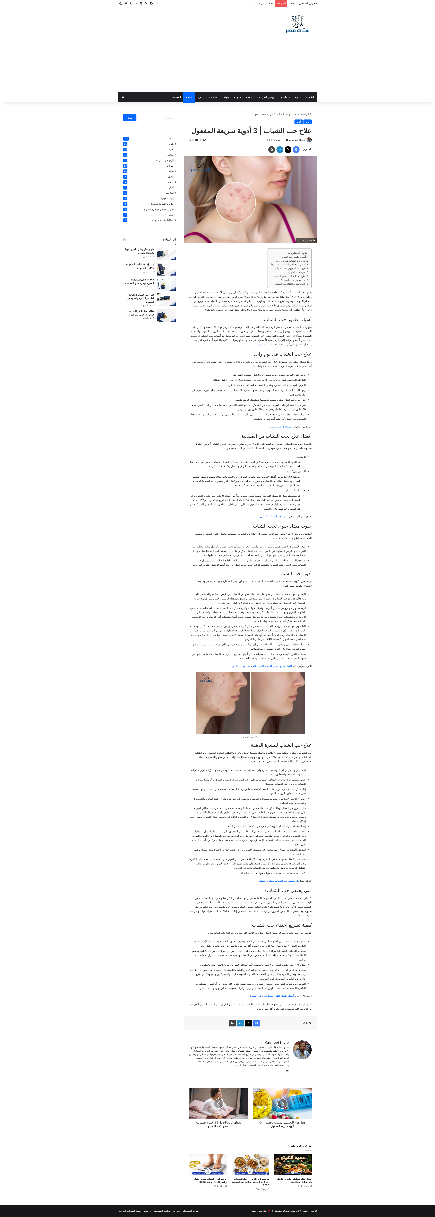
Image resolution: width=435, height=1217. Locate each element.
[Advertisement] (217, 66)
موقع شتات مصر (259, 1211)
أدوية (298, 121)
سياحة (214, 97)
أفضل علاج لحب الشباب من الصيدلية (287, 264)
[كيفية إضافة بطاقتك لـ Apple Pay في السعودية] (166, 269)
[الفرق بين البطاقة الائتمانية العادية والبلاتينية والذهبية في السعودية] (166, 299)
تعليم (201, 97)
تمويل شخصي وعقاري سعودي (158, 209)
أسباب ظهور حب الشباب (293, 256)
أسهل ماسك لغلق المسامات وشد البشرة (272, 995)
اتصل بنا (176, 1211)
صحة (190, 97)
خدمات (286, 97)
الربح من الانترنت (267, 97)
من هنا (260, 344)
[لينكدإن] (279, 149)
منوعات (170, 165)
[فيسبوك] (296, 149)
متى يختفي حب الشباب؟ (293, 280)
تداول (238, 97)
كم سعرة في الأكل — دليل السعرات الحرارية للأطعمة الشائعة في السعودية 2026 (250, 1182)
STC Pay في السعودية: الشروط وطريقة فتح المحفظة (247, 3)
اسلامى (177, 97)
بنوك (226, 97)
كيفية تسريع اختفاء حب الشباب (290, 283)
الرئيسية (310, 97)
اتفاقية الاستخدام (191, 1211)
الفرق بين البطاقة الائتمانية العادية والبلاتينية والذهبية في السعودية (140, 298)
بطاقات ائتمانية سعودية (162, 203)
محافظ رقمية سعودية (163, 220)
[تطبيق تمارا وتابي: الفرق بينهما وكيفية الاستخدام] (166, 254)
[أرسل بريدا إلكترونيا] (287, 140)
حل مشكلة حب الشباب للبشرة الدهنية (279, 880)
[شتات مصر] (297, 24)
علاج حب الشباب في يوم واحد (291, 260)
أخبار (299, 97)
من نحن (148, 1211)
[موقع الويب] (287, 1071)
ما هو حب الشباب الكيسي (273, 516)
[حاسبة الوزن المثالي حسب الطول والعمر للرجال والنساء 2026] (208, 1164)
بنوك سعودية (167, 198)
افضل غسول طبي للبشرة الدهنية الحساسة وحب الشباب (261, 666)
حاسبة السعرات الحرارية (130, 1211)
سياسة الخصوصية (162, 1211)
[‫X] (288, 149)
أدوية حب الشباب (297, 272)
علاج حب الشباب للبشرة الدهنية (289, 276)
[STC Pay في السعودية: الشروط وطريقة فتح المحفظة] (166, 284)
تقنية (250, 97)
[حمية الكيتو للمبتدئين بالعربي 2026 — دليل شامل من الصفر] (293, 1164)
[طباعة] (271, 149)
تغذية (171, 149)
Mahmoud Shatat (297, 140)
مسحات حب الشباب (280, 426)
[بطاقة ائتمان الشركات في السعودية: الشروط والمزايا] (166, 315)
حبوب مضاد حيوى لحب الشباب (290, 268)
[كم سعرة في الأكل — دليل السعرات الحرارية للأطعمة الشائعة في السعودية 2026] (250, 1164)
